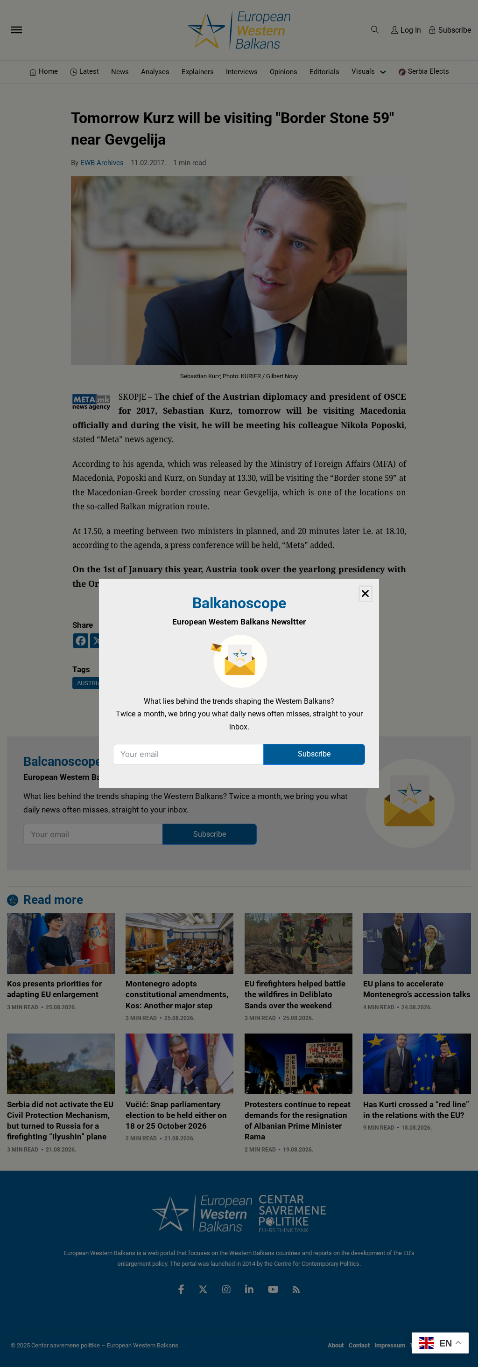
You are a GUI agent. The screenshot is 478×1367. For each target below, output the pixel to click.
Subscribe (314, 753)
